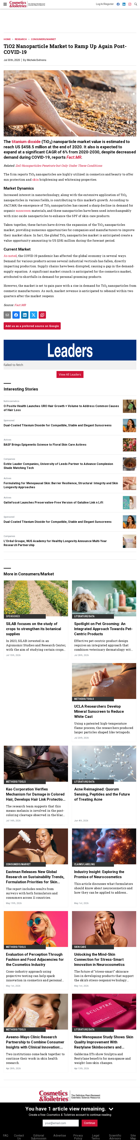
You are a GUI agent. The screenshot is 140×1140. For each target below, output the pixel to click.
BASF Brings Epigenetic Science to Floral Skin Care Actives (45, 444)
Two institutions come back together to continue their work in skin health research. (35, 1058)
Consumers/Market (43, 39)
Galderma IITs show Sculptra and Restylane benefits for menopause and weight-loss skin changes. (102, 1058)
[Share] (16, 315)
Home (7, 39)
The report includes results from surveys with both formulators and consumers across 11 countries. (32, 893)
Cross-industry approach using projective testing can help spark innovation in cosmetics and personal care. (34, 976)
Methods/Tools (84, 698)
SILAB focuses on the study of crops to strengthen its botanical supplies (33, 629)
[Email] (7, 315)
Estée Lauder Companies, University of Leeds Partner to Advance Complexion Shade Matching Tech (58, 466)
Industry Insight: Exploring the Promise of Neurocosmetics (99, 874)
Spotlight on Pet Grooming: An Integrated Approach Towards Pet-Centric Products (103, 629)
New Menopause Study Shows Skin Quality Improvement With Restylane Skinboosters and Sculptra (103, 1042)
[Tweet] (33, 315)
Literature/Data (84, 616)
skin (36, 179)
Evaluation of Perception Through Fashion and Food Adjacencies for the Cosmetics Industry (35, 959)
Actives (7, 440)
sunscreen (24, 211)
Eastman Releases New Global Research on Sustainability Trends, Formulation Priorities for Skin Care (35, 877)
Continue (89, 1123)
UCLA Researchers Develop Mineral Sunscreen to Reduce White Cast (99, 711)
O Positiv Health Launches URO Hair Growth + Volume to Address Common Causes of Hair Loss (61, 408)
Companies (9, 459)
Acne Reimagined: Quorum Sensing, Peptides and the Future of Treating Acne (102, 794)
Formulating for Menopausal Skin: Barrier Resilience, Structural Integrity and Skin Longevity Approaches (61, 485)
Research (21, 39)
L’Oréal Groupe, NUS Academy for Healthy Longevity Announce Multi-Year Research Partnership (55, 543)
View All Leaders (70, 374)
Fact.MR (74, 157)
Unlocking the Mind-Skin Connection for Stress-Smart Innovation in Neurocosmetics (99, 959)
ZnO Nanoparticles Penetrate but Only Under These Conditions (58, 165)
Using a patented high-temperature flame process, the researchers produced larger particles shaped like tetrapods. (103, 727)
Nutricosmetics (11, 401)
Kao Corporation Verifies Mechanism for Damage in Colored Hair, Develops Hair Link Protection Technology (35, 794)
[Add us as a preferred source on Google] (42, 315)
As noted (10, 256)
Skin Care (80, 946)
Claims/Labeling (84, 864)
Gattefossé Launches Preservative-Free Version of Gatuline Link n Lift (53, 502)
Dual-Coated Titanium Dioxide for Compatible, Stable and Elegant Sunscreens (58, 425)
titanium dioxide (26, 141)
